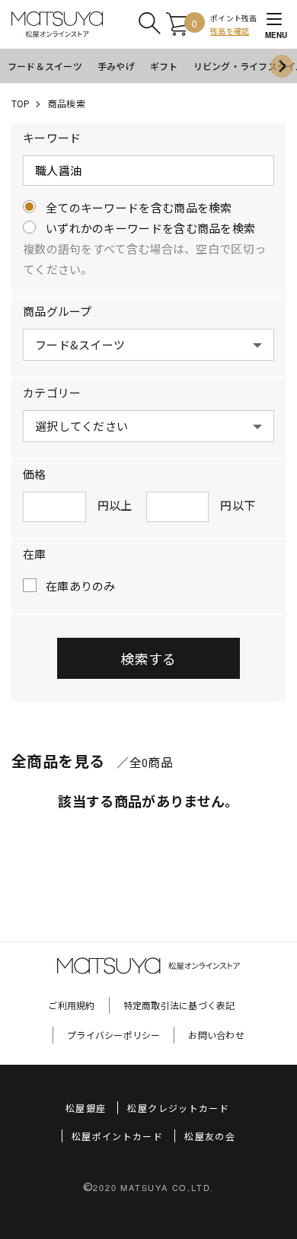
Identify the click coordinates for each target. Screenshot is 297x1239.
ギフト (164, 65)
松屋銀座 (85, 1107)
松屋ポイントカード (117, 1135)
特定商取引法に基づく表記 (179, 1005)
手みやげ (116, 65)
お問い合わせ (216, 1034)
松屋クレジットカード (178, 1107)
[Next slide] (281, 66)
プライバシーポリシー (113, 1034)
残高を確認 (229, 31)
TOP (20, 103)
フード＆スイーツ (45, 65)
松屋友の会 (209, 1135)
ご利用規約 (71, 1005)
